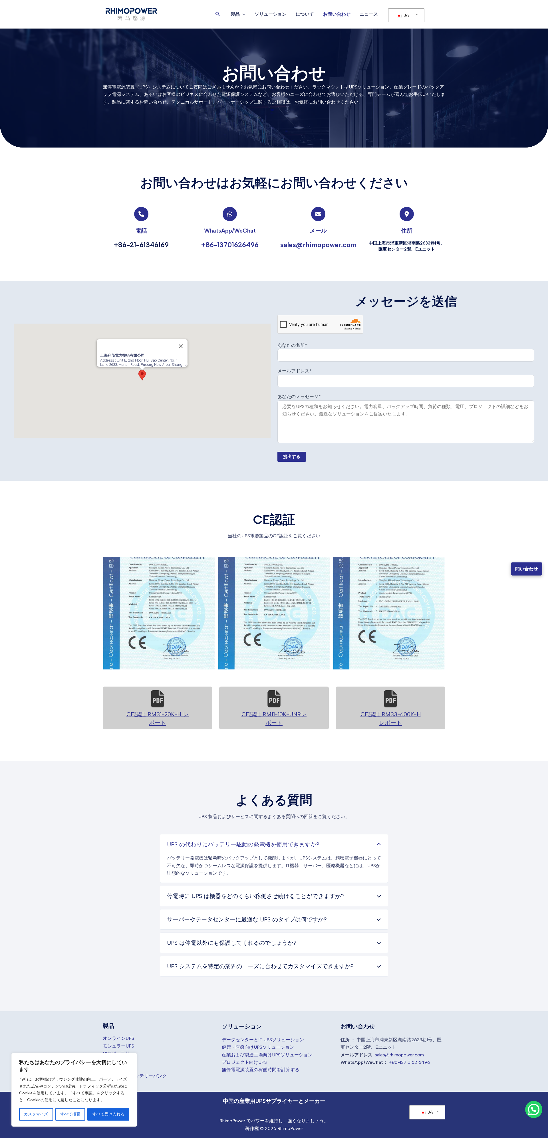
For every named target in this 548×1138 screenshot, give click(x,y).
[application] (242, 14)
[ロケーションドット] (407, 214)
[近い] (181, 346)
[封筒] (318, 214)
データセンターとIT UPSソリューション (263, 1039)
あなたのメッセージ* (299, 396)
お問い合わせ (336, 14)
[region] (74, 1090)
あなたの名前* (292, 345)
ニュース (369, 14)
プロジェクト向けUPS (244, 1062)
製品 (235, 14)
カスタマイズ (36, 1114)
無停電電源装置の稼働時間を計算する (260, 1069)
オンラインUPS (118, 1038)
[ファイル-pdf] (158, 699)
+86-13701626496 (230, 245)
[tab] (274, 858)
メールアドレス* (294, 371)
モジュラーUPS (118, 1046)
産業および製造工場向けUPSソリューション (267, 1055)
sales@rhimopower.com (318, 245)
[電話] (141, 214)
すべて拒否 (70, 1114)
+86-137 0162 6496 (409, 1062)
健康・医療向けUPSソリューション (258, 1047)
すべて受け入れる (108, 1114)
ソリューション (271, 14)
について (305, 14)
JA (405, 15)
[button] (217, 14)
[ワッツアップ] (230, 214)
